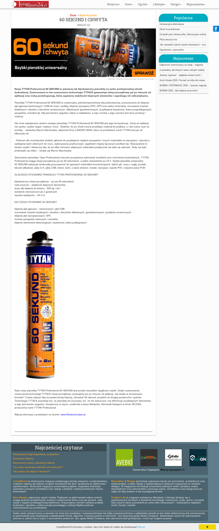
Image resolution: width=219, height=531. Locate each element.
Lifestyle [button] (158, 4)
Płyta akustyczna (168, 39)
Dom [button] (128, 4)
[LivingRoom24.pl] (30, 6)
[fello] (165, 466)
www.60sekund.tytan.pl (73, 414)
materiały (119, 79)
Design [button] (175, 4)
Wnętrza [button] (112, 4)
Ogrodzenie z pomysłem (172, 49)
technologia (149, 79)
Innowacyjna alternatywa (172, 24)
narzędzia (141, 79)
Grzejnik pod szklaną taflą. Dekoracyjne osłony (183, 34)
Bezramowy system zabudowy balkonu (34, 462)
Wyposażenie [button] (195, 4)
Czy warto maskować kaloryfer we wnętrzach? (38, 467)
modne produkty (130, 79)
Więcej (141, 527)
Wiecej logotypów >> (172, 469)
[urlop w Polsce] (190, 466)
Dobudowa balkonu (23, 458)
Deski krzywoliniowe (170, 29)
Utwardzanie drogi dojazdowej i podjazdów (36, 454)
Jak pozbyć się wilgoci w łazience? (31, 471)
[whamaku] (140, 466)
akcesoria (112, 79)
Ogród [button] (142, 4)
